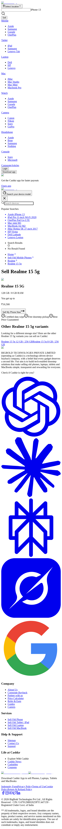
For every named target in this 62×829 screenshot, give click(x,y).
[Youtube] (11, 794)
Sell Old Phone (15, 719)
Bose (10, 140)
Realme (11, 260)
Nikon (11, 121)
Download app (9, 172)
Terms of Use (39, 786)
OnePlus (12, 34)
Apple (11, 26)
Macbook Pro (14, 87)
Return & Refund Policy (20, 789)
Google (11, 32)
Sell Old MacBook (17, 728)
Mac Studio (13, 81)
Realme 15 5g (15, 263)
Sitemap (12, 740)
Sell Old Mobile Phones (20, 257)
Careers (11, 707)
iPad (10, 45)
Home (11, 254)
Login (5, 168)
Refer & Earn (14, 701)
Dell (10, 62)
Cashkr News (14, 761)
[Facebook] (3, 794)
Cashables (13, 764)
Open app (6, 186)
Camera (5, 112)
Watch (4, 93)
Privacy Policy (24, 786)
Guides (11, 704)
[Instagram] (7, 794)
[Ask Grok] (31, 617)
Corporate (6, 165)
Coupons (12, 767)
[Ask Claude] (31, 496)
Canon (11, 118)
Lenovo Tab (14, 51)
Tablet (4, 40)
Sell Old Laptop (16, 725)
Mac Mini (12, 84)
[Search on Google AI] (31, 677)
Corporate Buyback (17, 692)
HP (9, 65)
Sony (10, 123)
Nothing (12, 146)
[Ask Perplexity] (31, 556)
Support (12, 746)
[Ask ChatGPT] (31, 435)
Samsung (12, 29)
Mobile (4, 20)
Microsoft (12, 160)
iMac (10, 79)
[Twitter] (15, 794)
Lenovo (11, 68)
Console (5, 151)
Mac (3, 73)
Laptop (4, 57)
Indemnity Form (9, 786)
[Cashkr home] (9, 188)
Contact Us (13, 743)
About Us (12, 689)
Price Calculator (16, 698)
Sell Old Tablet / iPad (18, 722)
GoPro (11, 126)
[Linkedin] (18, 794)
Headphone (7, 132)
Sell (4, 17)
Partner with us (15, 695)
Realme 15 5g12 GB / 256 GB (17, 341)
